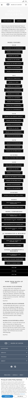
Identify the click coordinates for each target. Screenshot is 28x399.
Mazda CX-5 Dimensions (14, 90)
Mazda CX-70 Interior (13, 146)
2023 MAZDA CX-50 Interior (12, 286)
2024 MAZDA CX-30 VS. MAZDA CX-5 (13, 220)
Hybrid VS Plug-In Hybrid (13, 245)
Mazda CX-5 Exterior (13, 97)
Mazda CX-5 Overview (13, 101)
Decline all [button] (20, 396)
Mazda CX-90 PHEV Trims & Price (13, 195)
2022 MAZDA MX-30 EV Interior (13, 303)
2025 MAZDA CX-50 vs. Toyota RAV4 (13, 229)
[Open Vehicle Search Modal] (26, 1)
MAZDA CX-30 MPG (13, 55)
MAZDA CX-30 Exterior (13, 67)
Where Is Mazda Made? (13, 263)
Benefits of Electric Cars (13, 236)
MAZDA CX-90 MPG (13, 168)
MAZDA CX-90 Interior (13, 172)
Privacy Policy (7, 374)
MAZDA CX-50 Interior (13, 124)
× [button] (26, 378)
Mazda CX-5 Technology (13, 105)
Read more (22, 394)
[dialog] (14, 388)
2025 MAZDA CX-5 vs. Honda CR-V (13, 224)
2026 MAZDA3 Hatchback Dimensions (13, 203)
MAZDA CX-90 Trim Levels (13, 180)
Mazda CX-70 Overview (14, 143)
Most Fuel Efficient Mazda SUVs (13, 259)
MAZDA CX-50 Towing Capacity (14, 116)
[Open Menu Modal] (2, 5)
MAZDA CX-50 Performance (14, 132)
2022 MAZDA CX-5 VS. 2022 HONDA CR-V (13, 215)
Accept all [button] (7, 396)
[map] (15, 366)
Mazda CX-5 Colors (14, 93)
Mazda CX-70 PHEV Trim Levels (14, 157)
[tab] (14, 267)
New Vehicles (7, 20)
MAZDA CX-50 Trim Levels (13, 120)
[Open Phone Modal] (23, 1)
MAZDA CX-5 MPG (14, 82)
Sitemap (21, 374)
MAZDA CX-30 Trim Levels (13, 63)
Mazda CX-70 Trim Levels (13, 150)
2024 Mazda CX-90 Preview (14, 165)
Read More (5, 300)
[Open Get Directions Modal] (26, 5)
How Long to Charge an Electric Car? (13, 241)
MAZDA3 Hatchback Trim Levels (13, 207)
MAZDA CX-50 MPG (13, 128)
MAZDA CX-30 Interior (13, 51)
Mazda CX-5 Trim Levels (14, 78)
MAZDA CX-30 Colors (14, 59)
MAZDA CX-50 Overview (14, 135)
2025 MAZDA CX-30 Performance (13, 48)
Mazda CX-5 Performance (13, 109)
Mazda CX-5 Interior (13, 86)
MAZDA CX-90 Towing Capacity (14, 176)
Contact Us (20, 20)
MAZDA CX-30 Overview (14, 71)
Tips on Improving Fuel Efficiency (14, 255)
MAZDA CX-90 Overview (14, 188)
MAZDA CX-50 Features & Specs (13, 320)
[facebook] (11, 366)
